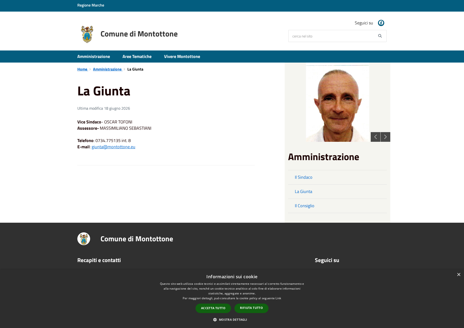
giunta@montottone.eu (113, 146)
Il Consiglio (304, 205)
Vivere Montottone (182, 56)
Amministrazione (93, 56)
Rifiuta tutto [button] (251, 308)
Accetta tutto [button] (213, 308)
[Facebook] (381, 23)
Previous (375, 137)
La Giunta (303, 191)
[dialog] (232, 299)
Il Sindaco (303, 177)
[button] (232, 319)
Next (385, 137)
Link (278, 298)
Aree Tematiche (137, 56)
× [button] (458, 275)
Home (82, 69)
